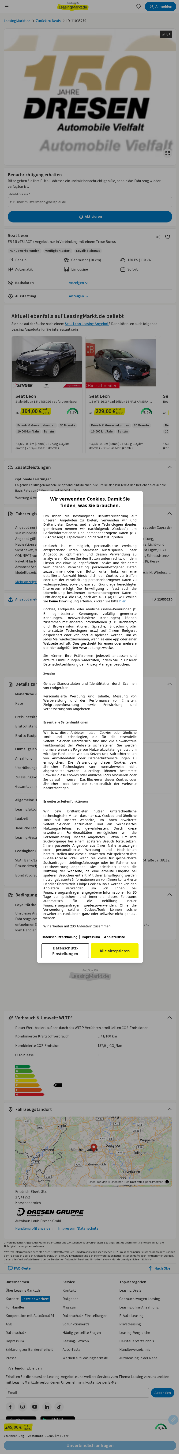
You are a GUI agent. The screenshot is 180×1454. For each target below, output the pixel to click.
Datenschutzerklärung (59, 937)
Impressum (91, 937)
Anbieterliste (114, 937)
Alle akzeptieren (115, 950)
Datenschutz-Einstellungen (65, 950)
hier (122, 601)
